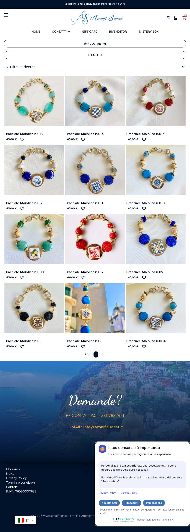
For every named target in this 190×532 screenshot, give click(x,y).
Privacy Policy (107, 492)
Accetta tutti (109, 502)
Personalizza (154, 502)
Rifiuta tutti (131, 502)
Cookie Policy (129, 492)
